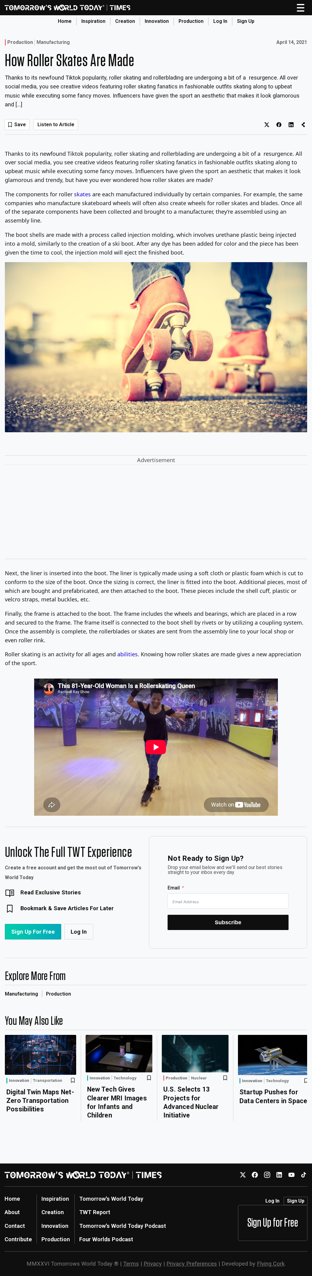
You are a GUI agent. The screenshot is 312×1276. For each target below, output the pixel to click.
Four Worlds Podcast (106, 1239)
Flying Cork (271, 1263)
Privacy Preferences (191, 1263)
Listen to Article (55, 124)
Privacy (153, 1263)
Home (65, 21)
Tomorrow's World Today (111, 1199)
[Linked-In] (279, 1175)
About (12, 1212)
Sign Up (245, 21)
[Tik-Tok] (303, 1175)
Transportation (47, 1080)
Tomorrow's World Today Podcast (122, 1226)
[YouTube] (291, 1175)
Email (174, 888)
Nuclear (199, 1078)
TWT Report (94, 1212)
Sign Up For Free (33, 931)
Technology (125, 1078)
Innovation (157, 21)
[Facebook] (255, 1175)
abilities (127, 654)
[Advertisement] (156, 513)
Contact (15, 1226)
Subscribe (228, 922)
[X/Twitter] (242, 1175)
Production (191, 21)
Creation (125, 21)
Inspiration (93, 21)
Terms (131, 1263)
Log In (220, 21)
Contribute (18, 1239)
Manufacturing (53, 42)
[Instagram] (267, 1175)
